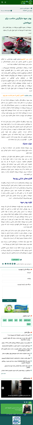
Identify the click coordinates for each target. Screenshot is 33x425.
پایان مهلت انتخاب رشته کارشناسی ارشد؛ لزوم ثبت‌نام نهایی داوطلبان (17, 366)
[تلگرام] (15, 264)
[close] (30, 402)
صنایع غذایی (15, 259)
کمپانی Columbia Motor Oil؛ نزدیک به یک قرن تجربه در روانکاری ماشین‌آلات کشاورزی (16, 362)
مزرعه (28, 324)
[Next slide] (3, 388)
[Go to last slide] (30, 388)
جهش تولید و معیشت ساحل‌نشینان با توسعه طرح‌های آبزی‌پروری (16, 358)
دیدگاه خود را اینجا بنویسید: (24, 284)
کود (16, 320)
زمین (4, 320)
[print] (3, 264)
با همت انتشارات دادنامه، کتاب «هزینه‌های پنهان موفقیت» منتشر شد (16, 354)
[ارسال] (5, 264)
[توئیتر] (12, 264)
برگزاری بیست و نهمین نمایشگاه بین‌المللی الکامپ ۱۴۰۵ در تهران (16, 343)
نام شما (29, 273)
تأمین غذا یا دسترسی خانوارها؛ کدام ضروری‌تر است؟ (13, 409)
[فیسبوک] (10, 264)
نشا (21, 320)
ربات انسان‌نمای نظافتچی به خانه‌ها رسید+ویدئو (19, 395)
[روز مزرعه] (16, 309)
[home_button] (31, 8)
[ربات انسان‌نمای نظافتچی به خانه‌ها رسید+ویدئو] (16, 389)
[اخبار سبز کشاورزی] (26, 2)
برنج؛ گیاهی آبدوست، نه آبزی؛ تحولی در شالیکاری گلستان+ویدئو (16, 346)
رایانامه (29, 278)
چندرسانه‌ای (26, 378)
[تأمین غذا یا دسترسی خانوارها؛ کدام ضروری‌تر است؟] (27, 408)
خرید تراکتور (27, 320)
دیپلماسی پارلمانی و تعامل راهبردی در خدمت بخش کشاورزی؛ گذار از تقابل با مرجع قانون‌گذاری (15, 349)
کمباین (10, 320)
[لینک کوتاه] (8, 264)
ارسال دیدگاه (9, 300)
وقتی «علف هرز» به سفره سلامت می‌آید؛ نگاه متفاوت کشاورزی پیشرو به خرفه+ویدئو (16, 339)
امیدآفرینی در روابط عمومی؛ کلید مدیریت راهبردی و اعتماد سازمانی (15, 370)
